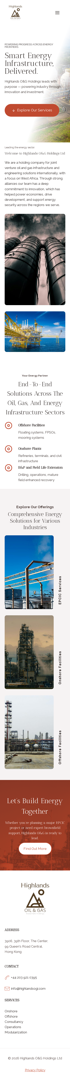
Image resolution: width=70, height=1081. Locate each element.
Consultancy (14, 1022)
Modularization (16, 1032)
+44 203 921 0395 (24, 977)
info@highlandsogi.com (28, 988)
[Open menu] (59, 12)
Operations (13, 1027)
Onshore (11, 1011)
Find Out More (35, 849)
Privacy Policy (35, 1070)
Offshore (11, 1016)
